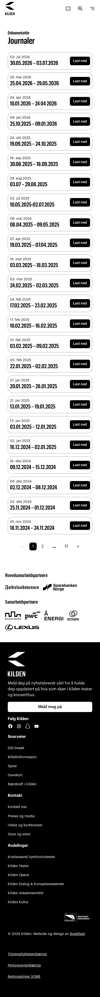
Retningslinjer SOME (24, 976)
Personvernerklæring (24, 965)
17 (66, 546)
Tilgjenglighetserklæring (27, 954)
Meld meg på (50, 707)
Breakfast (77, 934)
